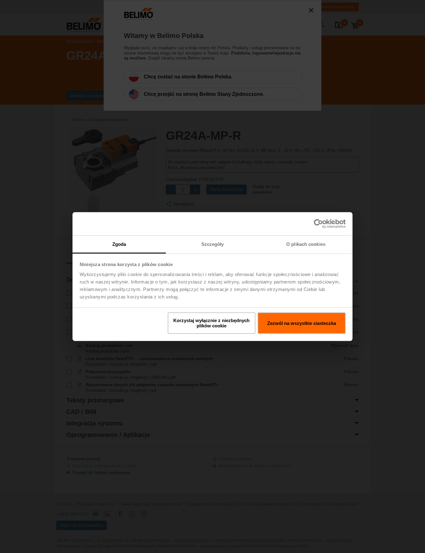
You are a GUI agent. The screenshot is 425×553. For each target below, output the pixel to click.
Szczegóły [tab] (212, 243)
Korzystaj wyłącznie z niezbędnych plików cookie (211, 323)
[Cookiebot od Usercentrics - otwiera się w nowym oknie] (318, 223)
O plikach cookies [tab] (305, 243)
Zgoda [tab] (119, 243)
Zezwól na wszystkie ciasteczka (301, 323)
